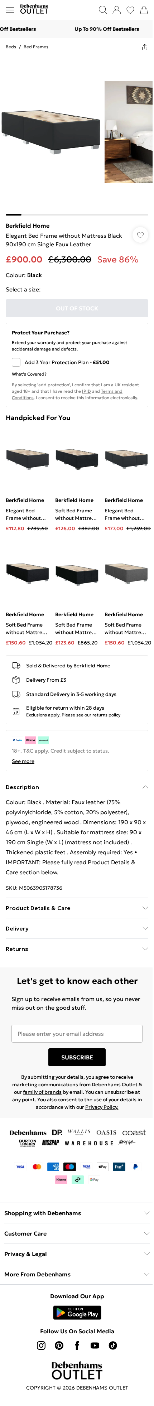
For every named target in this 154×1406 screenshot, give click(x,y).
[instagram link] (41, 1345)
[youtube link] (95, 1345)
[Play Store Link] (77, 1312)
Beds (11, 46)
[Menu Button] (10, 10)
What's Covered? (29, 374)
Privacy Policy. (102, 1107)
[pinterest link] (59, 1345)
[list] (77, 136)
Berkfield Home (27, 225)
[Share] (144, 46)
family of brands (42, 1092)
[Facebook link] (77, 1345)
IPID (86, 391)
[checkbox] (77, 362)
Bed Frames (36, 46)
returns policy (106, 715)
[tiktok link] (113, 1345)
